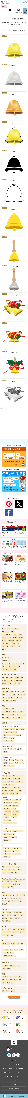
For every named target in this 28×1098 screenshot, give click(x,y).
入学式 (15, 634)
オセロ (18, 867)
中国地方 (11, 918)
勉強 (8, 982)
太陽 (17, 895)
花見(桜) (15, 637)
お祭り (8, 643)
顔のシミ (11, 763)
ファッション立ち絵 (7, 881)
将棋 (14, 867)
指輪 (18, 884)
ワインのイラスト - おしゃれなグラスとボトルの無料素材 (7, 563)
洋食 (11, 677)
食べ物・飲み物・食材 (9, 674)
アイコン (6, 845)
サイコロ (4, 870)
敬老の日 (4, 640)
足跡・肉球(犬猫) (14, 793)
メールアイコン (16, 854)
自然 (3, 892)
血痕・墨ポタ (7, 820)
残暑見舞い (11, 640)
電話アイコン (7, 857)
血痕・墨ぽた (18, 790)
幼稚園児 (8, 717)
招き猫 (13, 991)
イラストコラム (7, 1076)
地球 (3, 895)
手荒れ (17, 760)
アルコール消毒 (20, 729)
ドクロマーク (7, 814)
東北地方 (9, 915)
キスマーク (15, 814)
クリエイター (20, 1076)
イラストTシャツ (20, 1064)
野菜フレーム (7, 840)
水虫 (22, 760)
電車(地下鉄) (21, 929)
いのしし (4, 697)
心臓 (14, 749)
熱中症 (5, 760)
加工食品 (9, 683)
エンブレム (20, 776)
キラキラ (13, 808)
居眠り (20, 977)
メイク (20, 881)
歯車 (12, 781)
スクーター (16, 932)
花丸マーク (17, 802)
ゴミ (18, 965)
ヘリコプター (5, 935)
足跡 (3, 776)
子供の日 (21, 637)
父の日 (9, 637)
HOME (10, 12)
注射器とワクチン (8, 741)
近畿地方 (4, 918)
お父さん (14, 717)
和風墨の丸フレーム (9, 834)
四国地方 (17, 918)
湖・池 (21, 898)
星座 (3, 991)
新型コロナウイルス (9, 729)
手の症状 (11, 760)
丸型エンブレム (17, 778)
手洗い (5, 738)
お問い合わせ (14, 1084)
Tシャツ (4, 884)
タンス (12, 952)
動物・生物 (5, 689)
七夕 (3, 643)
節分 (8, 628)
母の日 (4, 637)
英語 (19, 787)
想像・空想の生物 (11, 700)
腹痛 (16, 763)
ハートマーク (7, 799)
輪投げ (19, 870)
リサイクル (13, 965)
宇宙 (24, 895)
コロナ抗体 (12, 738)
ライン (4, 781)
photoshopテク (20, 1068)
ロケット (22, 932)
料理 (3, 677)
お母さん (20, 717)
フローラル (11, 784)
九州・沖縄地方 (6, 921)
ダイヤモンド (5, 887)
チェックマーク (16, 799)
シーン (19, 714)
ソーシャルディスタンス (10, 732)
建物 (22, 943)
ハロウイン (5, 646)
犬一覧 (13, 697)
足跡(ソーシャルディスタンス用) (12, 735)
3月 (10, 663)
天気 (7, 895)
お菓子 (4, 683)
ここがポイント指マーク (10, 823)
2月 (6, 663)
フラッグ (4, 784)
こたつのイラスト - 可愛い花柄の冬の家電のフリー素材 (20, 563)
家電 (18, 943)
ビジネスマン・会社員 (8, 708)
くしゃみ (21, 763)
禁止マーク (15, 805)
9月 (6, 666)
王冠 (12, 887)
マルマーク (14, 817)
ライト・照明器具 (8, 955)
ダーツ (14, 870)
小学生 (15, 977)
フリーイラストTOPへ (14, 997)
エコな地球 (5, 965)
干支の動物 (5, 691)
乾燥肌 (5, 763)
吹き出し (8, 776)
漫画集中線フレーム (17, 831)
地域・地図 (5, 909)
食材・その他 (18, 680)
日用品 (4, 943)
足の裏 (5, 752)
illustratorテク (7, 1072)
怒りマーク (7, 808)
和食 (7, 677)
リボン (10, 884)
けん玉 (4, 872)
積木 (10, 870)
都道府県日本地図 (17, 912)
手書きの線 (5, 793)
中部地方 (22, 915)
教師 (11, 979)
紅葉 (18, 643)
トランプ (8, 867)
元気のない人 (11, 766)
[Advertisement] (14, 423)
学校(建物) (5, 977)
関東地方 (16, 915)
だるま (8, 991)
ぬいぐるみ (10, 872)
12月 (18, 666)
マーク (5, 797)
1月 (3, 663)
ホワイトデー (5, 631)
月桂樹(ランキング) (7, 787)
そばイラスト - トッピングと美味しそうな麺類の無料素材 (7, 600)
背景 (14, 776)
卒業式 (20, 634)
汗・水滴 (11, 790)
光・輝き (4, 790)
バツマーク (7, 817)
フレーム (6, 828)
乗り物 (4, 926)
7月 (24, 663)
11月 (14, 666)
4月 (13, 663)
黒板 (3, 979)
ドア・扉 (6, 952)
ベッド (16, 949)
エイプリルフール (7, 634)
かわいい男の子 (11, 714)
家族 (3, 717)
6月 (21, 663)
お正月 (4, 628)
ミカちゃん (20, 711)
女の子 (4, 714)
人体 (5, 749)
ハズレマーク (16, 811)
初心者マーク (7, 805)
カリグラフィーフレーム (10, 837)
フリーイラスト (21, 2)
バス (3, 932)
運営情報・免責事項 (14, 1088)
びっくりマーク (8, 802)
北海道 (4, 915)
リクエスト (14, 1080)
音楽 (3, 867)
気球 (12, 935)
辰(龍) (3, 694)
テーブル (6, 949)
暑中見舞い (19, 640)
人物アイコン (7, 854)
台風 (9, 901)
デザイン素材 (6, 773)
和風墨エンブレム (7, 778)
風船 (16, 872)
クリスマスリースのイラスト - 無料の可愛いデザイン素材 (20, 581)
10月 (10, 666)
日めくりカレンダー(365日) (9, 669)
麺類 (22, 677)
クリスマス (13, 646)
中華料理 (16, 677)
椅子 (11, 949)
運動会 (4, 982)
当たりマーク (7, 811)
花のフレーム (7, 831)
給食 (7, 979)
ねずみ (11, 691)
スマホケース (20, 1072)
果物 (19, 683)
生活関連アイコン (17, 848)
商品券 (13, 943)
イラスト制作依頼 (18, 12)
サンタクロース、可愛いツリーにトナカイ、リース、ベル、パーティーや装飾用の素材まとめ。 (14, 534)
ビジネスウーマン (7, 711)
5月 (17, 663)
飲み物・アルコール (7, 680)
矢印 (8, 781)
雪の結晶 (4, 904)
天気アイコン (16, 851)
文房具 (16, 979)
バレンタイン (15, 628)
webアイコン (7, 848)
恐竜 (3, 700)
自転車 (15, 929)
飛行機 (9, 929)
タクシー (8, 932)
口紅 (15, 881)
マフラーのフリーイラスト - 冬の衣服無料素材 (20, 600)
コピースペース (19, 781)
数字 (15, 787)
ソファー (21, 949)
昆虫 (20, 697)
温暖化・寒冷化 (6, 968)
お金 (8, 943)
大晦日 (19, 646)
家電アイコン (7, 851)
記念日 (4, 649)
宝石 (14, 884)
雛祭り (12, 631)
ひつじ (14, 694)
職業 (14, 711)
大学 (10, 977)
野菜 (15, 683)
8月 (3, 666)
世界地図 (8, 912)
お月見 (13, 643)
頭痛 (5, 766)
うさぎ (22, 691)
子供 (24, 714)
